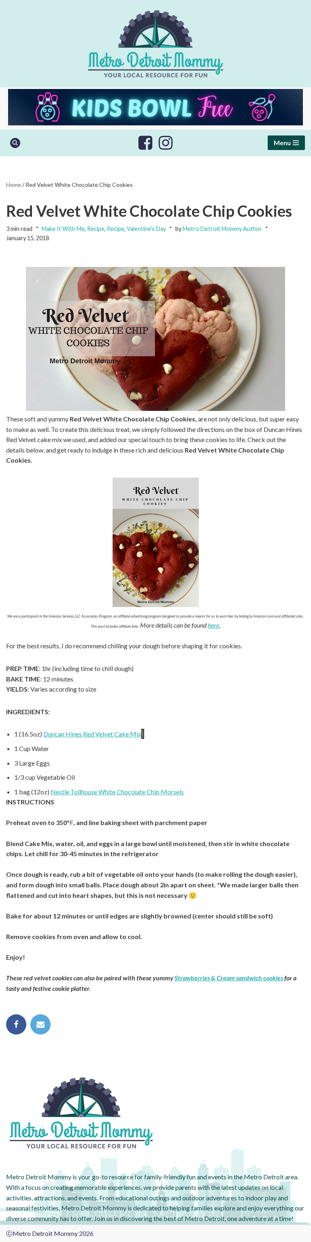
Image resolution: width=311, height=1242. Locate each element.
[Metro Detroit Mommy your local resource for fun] (155, 44)
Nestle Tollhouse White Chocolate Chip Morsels (117, 792)
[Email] (40, 1024)
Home (13, 184)
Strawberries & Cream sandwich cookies (229, 978)
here (213, 625)
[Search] (15, 143)
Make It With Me (63, 228)
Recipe (95, 228)
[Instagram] (166, 143)
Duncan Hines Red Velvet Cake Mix (92, 734)
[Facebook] (145, 143)
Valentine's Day (146, 228)
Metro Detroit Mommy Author (222, 228)
